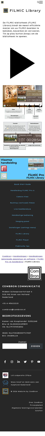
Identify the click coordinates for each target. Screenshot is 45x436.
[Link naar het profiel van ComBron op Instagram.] (12, 361)
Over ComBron (36, 402)
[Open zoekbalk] (38, 2)
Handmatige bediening (22, 215)
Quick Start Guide (22, 184)
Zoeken (22, 342)
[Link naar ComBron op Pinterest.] (32, 361)
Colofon (39, 411)
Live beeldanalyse (22, 209)
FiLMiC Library (22, 234)
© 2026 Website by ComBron (24, 391)
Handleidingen (20, 256)
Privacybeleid (36, 405)
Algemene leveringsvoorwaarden (27, 408)
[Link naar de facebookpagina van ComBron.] (5, 361)
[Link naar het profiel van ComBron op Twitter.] (25, 361)
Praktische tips (22, 246)
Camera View (22, 197)
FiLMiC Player (22, 240)
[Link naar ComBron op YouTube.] (39, 361)
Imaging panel (22, 221)
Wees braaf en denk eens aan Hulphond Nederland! (25, 383)
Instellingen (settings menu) (22, 227)
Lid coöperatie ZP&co (21, 375)
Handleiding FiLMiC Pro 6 (22, 190)
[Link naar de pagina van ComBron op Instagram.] (18, 361)
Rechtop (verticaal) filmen (22, 203)
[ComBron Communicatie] (2, 2)
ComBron (6, 256)
